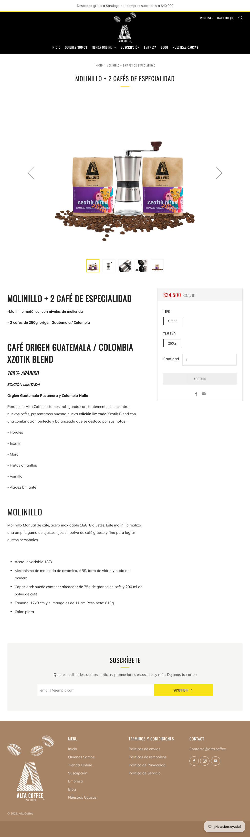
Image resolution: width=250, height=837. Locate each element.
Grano (172, 321)
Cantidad (171, 359)
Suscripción (130, 47)
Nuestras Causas (185, 47)
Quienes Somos (76, 47)
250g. (172, 343)
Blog (164, 47)
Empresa (150, 47)
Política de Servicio (145, 773)
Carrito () (225, 17)
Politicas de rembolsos (148, 757)
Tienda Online (102, 47)
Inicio (56, 47)
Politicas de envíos (144, 749)
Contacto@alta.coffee (207, 749)
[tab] (92, 265)
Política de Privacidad (147, 765)
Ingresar (207, 17)
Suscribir (181, 690)
